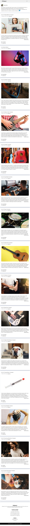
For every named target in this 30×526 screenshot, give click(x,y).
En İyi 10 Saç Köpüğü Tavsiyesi (7, 405)
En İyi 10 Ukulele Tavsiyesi (6, 144)
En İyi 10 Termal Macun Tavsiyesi (7, 372)
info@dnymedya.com (15, 519)
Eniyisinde (15, 520)
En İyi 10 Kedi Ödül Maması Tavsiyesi (8, 470)
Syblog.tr (15, 505)
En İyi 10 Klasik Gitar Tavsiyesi (6, 242)
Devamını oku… (26, 39)
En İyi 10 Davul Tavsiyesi (5, 209)
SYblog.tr (4, 1)
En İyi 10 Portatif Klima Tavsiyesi (15, 514)
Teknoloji (3, 400)
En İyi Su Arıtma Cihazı (15, 510)
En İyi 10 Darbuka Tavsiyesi (6, 275)
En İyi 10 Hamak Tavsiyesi (6, 79)
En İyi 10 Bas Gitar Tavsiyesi (6, 307)
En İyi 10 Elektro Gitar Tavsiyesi (7, 112)
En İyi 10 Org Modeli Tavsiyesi (6, 176)
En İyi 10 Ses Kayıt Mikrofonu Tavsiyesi (8, 438)
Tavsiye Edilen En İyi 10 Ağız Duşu (15, 515)
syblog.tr (21, 523)
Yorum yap (4, 43)
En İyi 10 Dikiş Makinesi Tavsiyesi (7, 14)
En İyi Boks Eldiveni (4, 47)
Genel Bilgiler (4, 74)
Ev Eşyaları (4, 106)
